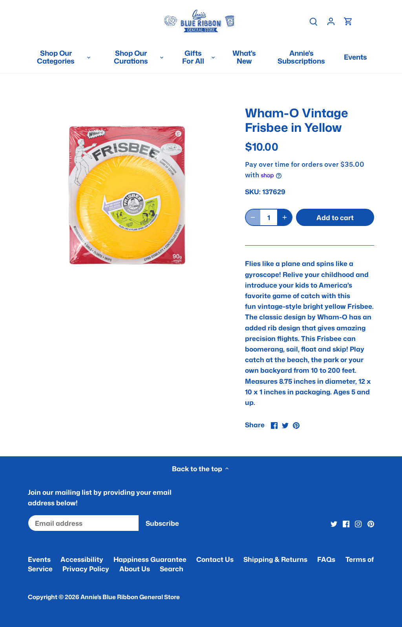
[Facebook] (346, 523)
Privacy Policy (85, 568)
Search (171, 568)
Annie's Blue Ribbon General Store (130, 596)
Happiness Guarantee (149, 559)
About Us (134, 568)
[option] (127, 195)
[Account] (331, 21)
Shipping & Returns (275, 559)
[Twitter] (334, 523)
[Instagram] (358, 523)
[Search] (313, 21)
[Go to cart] (348, 21)
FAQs (326, 559)
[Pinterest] (370, 523)
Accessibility (81, 559)
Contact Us (215, 559)
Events (39, 559)
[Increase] (284, 217)
